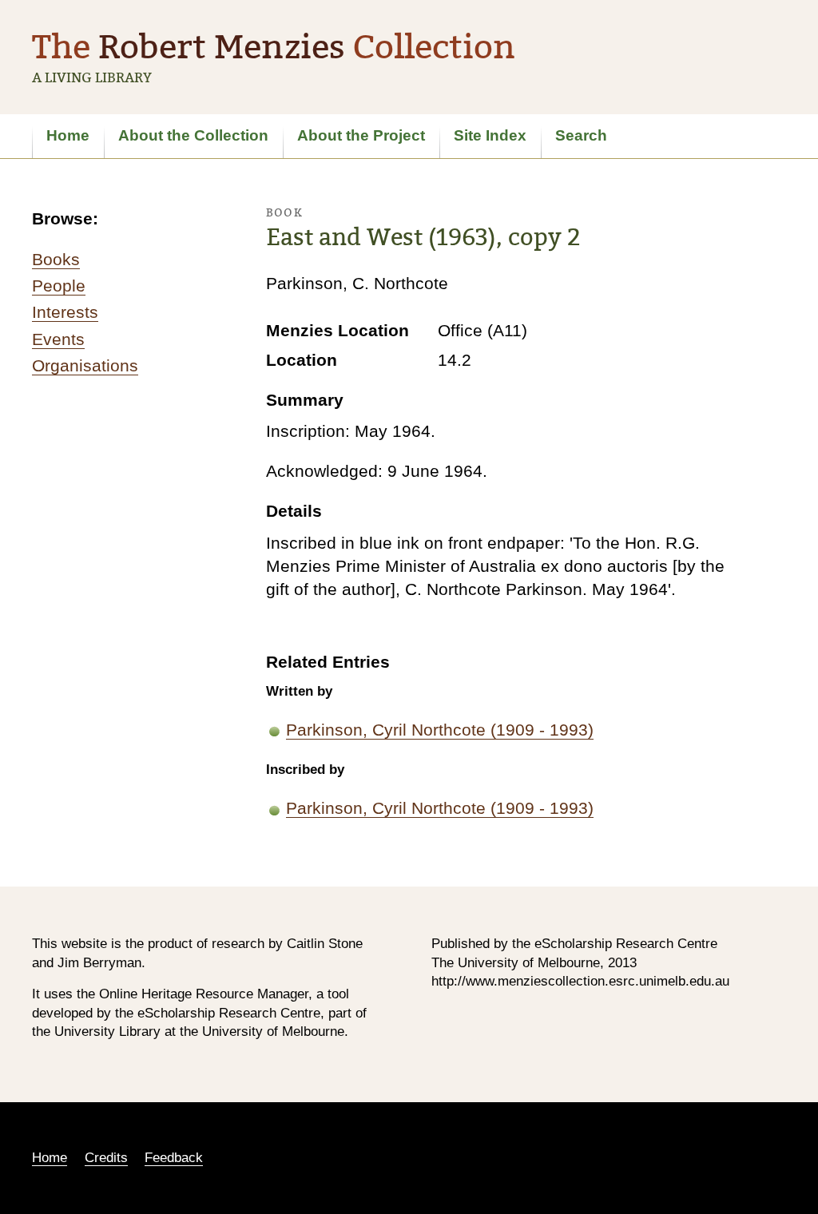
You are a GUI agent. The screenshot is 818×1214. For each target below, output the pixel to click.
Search (581, 135)
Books (56, 259)
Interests (65, 312)
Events (58, 339)
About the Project (361, 135)
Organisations (85, 365)
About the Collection (193, 135)
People (58, 285)
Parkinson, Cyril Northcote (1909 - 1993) (440, 729)
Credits (106, 1157)
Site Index (490, 135)
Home (67, 135)
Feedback (174, 1157)
